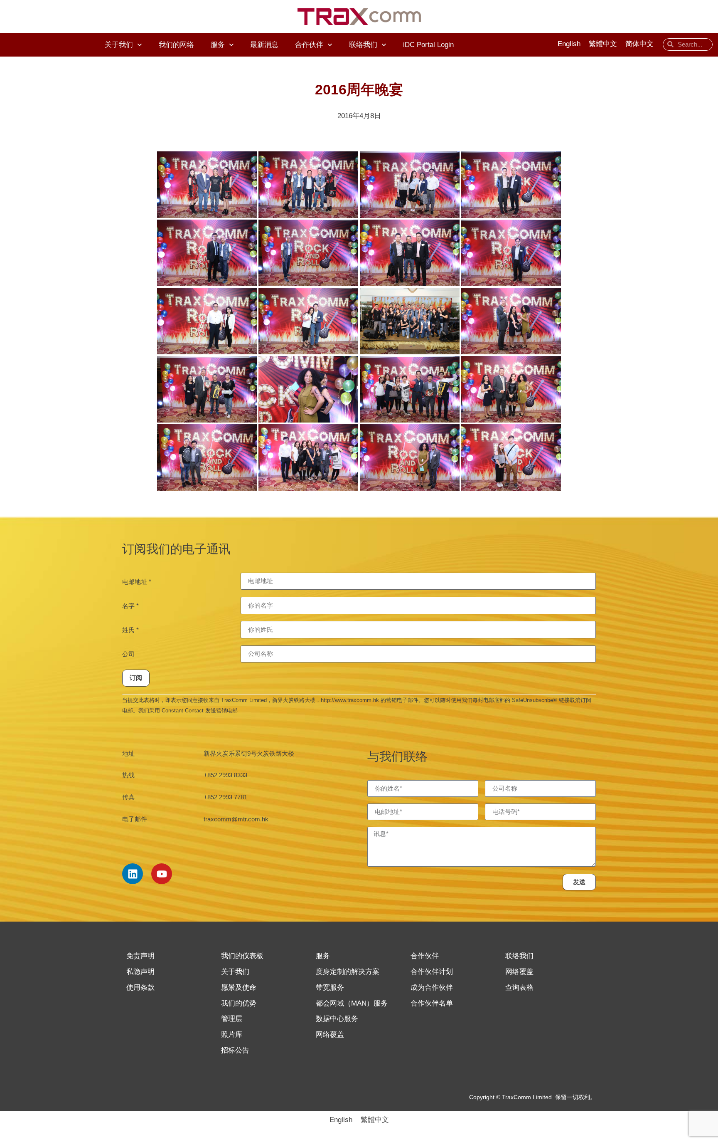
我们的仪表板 (242, 956)
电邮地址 (136, 581)
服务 (218, 45)
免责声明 (140, 956)
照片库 (231, 1034)
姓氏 (130, 630)
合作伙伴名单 (432, 1003)
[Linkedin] (132, 873)
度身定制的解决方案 (347, 972)
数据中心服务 (337, 1019)
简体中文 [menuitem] (639, 44)
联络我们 (363, 45)
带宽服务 (330, 987)
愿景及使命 (238, 987)
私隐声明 (140, 972)
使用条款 (140, 987)
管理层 (231, 1019)
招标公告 (235, 1050)
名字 (130, 606)
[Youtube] (161, 873)
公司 (128, 654)
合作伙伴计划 (432, 972)
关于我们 (119, 45)
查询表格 (519, 987)
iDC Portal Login (428, 45)
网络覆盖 (330, 1034)
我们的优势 (238, 1003)
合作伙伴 (309, 45)
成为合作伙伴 (432, 987)
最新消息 (264, 45)
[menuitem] (569, 44)
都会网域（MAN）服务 (352, 1003)
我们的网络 (176, 45)
